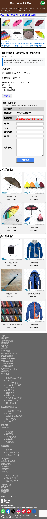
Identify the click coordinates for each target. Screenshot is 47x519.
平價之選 (10, 421)
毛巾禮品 (5, 459)
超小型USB (11, 403)
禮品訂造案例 (7, 341)
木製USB (10, 390)
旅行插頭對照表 (8, 358)
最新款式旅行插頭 (13, 411)
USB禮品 (5, 374)
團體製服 (5, 472)
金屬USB (10, 393)
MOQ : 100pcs (34, 198)
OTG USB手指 (12, 382)
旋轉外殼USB (12, 400)
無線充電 (10, 442)
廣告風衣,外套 (12, 478)
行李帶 (9, 450)
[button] (7, 96)
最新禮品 (5, 338)
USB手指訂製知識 (9, 353)
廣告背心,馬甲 (12, 481)
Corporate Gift (16, 11)
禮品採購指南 (7, 364)
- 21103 (28, 15)
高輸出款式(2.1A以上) (15, 416)
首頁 (3, 336)
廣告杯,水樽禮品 (8, 461)
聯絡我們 (5, 348)
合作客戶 (5, 346)
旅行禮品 (5, 446)
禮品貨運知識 (7, 366)
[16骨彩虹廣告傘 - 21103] (6, 28)
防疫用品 (5, 492)
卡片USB (10, 388)
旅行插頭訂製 (24, 8)
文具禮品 (5, 466)
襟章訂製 (7, 11)
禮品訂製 (4, 8)
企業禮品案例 (34, 8)
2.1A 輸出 (10, 413)
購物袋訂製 (6, 485)
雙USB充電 (11, 418)
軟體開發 (5, 371)
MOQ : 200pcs (12, 295)
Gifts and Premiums (29, 11)
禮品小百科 (6, 351)
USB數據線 (11, 437)
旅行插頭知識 (7, 356)
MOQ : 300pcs (11, 198)
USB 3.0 (9, 380)
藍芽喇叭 (10, 439)
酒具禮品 (5, 490)
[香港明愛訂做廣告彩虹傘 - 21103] (39, 39)
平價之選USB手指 (14, 398)
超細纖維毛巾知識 (9, 369)
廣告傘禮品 (6, 464)
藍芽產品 (10, 434)
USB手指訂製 (13, 8)
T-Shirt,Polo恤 (12, 476)
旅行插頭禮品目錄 (9, 407)
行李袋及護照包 (12, 452)
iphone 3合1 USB (13, 385)
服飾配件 (5, 487)
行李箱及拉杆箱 (12, 455)
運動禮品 (5, 469)
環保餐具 (5, 425)
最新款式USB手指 (14, 378)
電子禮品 (5, 428)
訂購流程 (5, 343)
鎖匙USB (10, 395)
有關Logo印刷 (7, 361)
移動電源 (10, 432)
